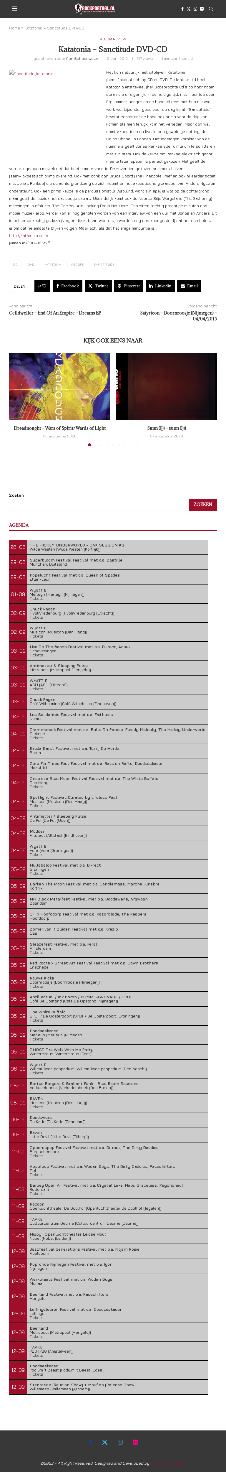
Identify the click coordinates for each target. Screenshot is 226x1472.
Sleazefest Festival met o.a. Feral (63, 943)
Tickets (36, 598)
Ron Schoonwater (82, 58)
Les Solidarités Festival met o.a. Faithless (71, 714)
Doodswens (41, 1117)
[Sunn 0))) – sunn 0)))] (166, 387)
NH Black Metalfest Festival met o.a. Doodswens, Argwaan (89, 898)
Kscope (77, 264)
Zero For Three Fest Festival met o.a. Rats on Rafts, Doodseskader (96, 763)
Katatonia (52, 264)
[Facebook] (182, 8)
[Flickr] (202, 8)
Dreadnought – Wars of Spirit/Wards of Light (60, 428)
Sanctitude (104, 264)
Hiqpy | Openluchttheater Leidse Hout (68, 1233)
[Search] (211, 8)
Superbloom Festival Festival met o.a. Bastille (76, 559)
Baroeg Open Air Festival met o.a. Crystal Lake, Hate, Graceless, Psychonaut (107, 1185)
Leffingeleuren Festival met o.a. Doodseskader (76, 1309)
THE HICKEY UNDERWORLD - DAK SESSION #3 (77, 544)
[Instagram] (195, 8)
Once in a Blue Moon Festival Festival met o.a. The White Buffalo (94, 778)
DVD (31, 264)
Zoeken (16, 495)
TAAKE (36, 1218)
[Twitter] (189, 8)
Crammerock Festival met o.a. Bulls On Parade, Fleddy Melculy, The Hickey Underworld (117, 729)
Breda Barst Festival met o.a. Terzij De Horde (74, 748)
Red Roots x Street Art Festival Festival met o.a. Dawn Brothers (94, 962)
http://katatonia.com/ (28, 235)
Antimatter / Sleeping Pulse (58, 816)
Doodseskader (44, 1030)
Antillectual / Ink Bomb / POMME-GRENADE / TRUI (80, 996)
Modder (37, 831)
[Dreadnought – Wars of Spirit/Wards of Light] (59, 387)
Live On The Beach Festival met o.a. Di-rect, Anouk (80, 646)
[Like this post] (44, 286)
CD (15, 264)
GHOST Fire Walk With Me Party (62, 1049)
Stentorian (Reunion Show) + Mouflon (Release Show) (83, 1384)
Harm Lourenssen (168, 1463)
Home (14, 27)
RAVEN (37, 1098)
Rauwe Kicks (42, 977)
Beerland (39, 1328)
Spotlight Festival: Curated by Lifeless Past (74, 797)
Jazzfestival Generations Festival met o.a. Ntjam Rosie (84, 1249)
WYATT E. (39, 680)
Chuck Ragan (42, 608)
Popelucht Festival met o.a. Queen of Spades (75, 574)
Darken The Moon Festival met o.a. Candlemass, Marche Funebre (94, 883)
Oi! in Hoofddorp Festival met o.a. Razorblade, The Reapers (88, 913)
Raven (36, 1132)
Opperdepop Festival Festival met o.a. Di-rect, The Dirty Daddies (94, 1147)
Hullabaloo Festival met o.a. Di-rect (65, 864)
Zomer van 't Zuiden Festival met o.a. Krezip (74, 928)
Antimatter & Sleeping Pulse (59, 665)
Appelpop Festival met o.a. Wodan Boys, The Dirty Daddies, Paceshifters (102, 1166)
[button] (17, 399)
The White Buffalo (48, 1011)
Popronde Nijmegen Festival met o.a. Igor (71, 1264)
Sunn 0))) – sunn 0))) (166, 428)
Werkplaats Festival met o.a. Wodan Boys (71, 1279)
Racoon (37, 1203)
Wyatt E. (38, 589)
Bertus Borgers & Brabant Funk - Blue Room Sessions (84, 1083)
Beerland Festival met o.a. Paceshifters (69, 1294)
